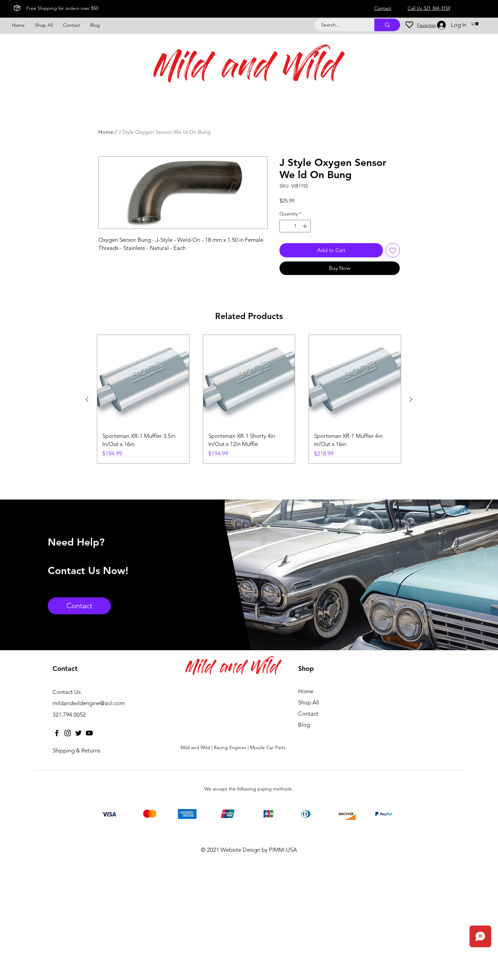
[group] (249, 399)
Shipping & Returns (76, 750)
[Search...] (387, 25)
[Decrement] (285, 226)
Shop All (308, 702)
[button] (475, 23)
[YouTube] (89, 733)
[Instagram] (67, 733)
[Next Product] (411, 399)
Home (105, 132)
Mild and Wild (246, 70)
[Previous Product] (87, 399)
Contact (308, 713)
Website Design (240, 849)
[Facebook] (57, 733)
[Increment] (305, 226)
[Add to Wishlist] (393, 250)
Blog (304, 724)
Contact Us (67, 691)
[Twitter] (78, 733)
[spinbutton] (295, 226)
